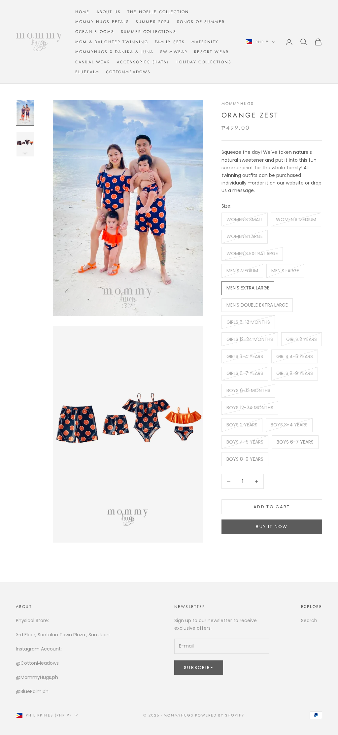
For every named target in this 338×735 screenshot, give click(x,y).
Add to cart (272, 507)
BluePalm (87, 72)
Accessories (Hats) (143, 62)
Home (82, 12)
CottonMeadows (128, 72)
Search (309, 620)
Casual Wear (92, 62)
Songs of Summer (201, 22)
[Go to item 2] (25, 144)
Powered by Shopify (219, 715)
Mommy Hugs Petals (102, 22)
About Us (108, 12)
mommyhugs (237, 104)
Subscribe (199, 667)
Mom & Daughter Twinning (111, 42)
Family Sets (170, 42)
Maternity (204, 42)
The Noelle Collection (158, 12)
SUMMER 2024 (153, 22)
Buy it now (271, 526)
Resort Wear (211, 52)
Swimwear (173, 52)
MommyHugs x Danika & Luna (114, 52)
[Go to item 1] (25, 113)
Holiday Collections (203, 62)
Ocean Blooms (94, 32)
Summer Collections (148, 32)
